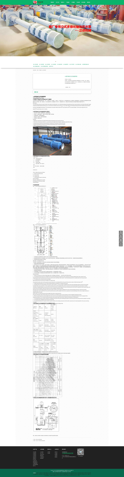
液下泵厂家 (51, 474)
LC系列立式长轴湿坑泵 (38, 439)
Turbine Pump (62, 475)
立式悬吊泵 (42, 64)
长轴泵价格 (58, 474)
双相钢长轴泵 (72, 472)
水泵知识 (56, 455)
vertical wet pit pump (73, 475)
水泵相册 (42, 449)
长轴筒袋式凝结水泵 (66, 474)
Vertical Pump (58, 475)
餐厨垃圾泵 (41, 455)
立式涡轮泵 (54, 64)
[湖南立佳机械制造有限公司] (39, 2)
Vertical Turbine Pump (67, 475)
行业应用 (78, 2)
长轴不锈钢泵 (65, 472)
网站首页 (52, 2)
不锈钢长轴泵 (57, 472)
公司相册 (73, 2)
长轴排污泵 (82, 472)
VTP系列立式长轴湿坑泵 (41, 440)
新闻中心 (62, 2)
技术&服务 (83, 2)
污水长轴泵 (44, 474)
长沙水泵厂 (69, 471)
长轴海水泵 (47, 472)
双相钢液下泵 (48, 474)
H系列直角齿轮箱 (45, 66)
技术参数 (56, 454)
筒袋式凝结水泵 (86, 64)
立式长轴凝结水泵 (71, 474)
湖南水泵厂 (48, 475)
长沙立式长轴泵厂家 (70, 470)
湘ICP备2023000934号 (58, 471)
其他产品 (51, 66)
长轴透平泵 (66, 64)
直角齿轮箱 (41, 458)
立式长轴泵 (36, 64)
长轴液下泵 (86, 472)
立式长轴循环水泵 (35, 474)
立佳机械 (82, 474)
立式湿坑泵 (48, 64)
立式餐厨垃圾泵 (37, 66)
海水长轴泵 (89, 472)
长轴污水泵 (76, 472)
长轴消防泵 (61, 472)
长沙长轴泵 (50, 472)
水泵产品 (35, 449)
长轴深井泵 (60, 64)
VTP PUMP (78, 475)
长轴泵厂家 (61, 474)
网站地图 (63, 471)
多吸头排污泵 (42, 454)
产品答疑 (56, 453)
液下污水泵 (41, 453)
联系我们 (88, 2)
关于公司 (57, 2)
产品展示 (67, 2)
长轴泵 (37, 472)
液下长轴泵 (43, 472)
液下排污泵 (72, 64)
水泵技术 (57, 449)
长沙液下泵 (53, 472)
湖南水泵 (89, 474)
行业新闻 (48, 453)
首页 (37, 70)
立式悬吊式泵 (40, 474)
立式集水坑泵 (79, 64)
